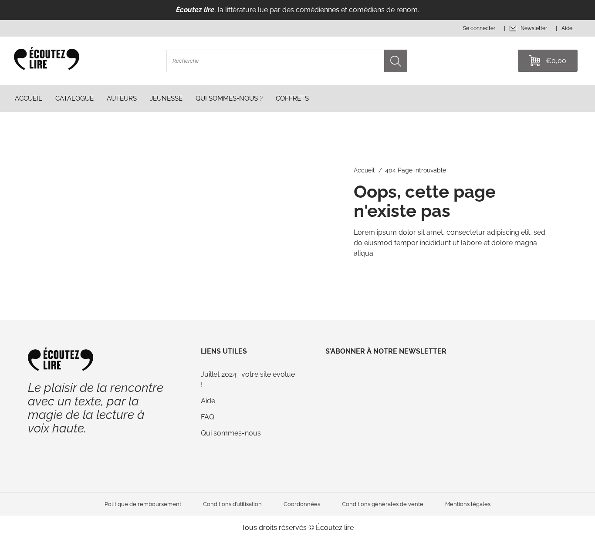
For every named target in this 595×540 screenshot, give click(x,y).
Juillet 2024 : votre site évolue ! (248, 379)
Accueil (364, 170)
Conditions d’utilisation (232, 504)
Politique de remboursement (143, 504)
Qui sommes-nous (231, 433)
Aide (208, 401)
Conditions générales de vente (382, 504)
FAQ (207, 417)
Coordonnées (302, 504)
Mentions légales (467, 504)
